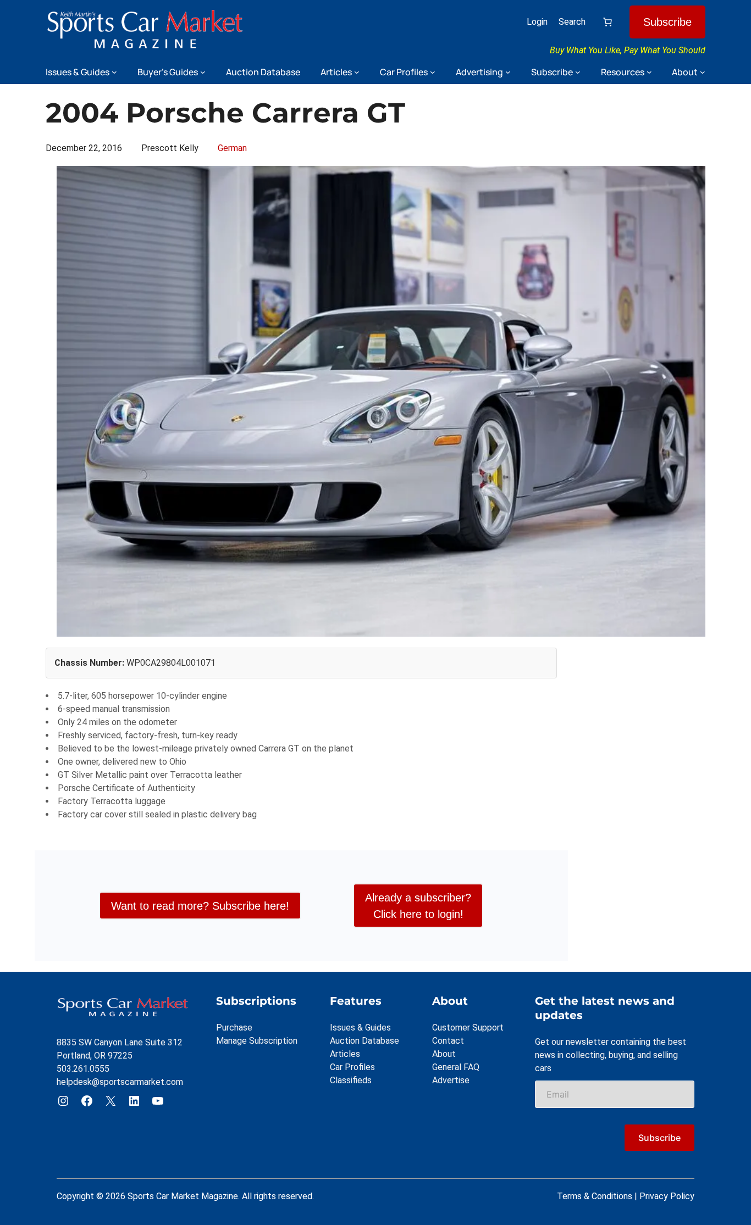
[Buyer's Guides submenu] (203, 72)
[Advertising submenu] (508, 72)
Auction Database (364, 1040)
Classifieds (351, 1080)
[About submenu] (702, 72)
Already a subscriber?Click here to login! (418, 906)
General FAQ (455, 1067)
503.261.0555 (83, 1068)
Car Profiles (352, 1067)
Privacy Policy (666, 1196)
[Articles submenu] (357, 72)
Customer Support (468, 1027)
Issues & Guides (360, 1027)
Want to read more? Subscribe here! (200, 906)
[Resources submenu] (649, 72)
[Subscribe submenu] (578, 72)
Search (572, 21)
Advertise (451, 1080)
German (232, 148)
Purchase (234, 1027)
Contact (448, 1040)
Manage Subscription (256, 1040)
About (444, 1054)
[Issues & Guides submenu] (114, 72)
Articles (345, 1054)
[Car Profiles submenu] (432, 72)
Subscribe (667, 22)
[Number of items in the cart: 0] (608, 22)
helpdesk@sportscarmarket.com (120, 1082)
